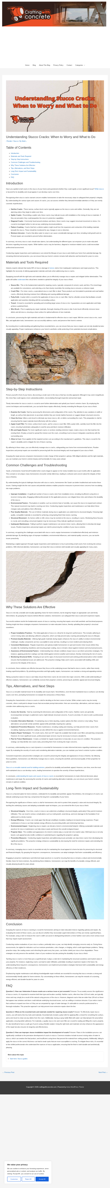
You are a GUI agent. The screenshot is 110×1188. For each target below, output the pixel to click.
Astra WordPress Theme (75, 1087)
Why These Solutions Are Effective (23, 165)
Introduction (15, 153)
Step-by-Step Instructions (20, 159)
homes (52, 268)
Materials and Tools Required (21, 156)
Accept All (42, 1179)
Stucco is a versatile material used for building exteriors (25, 767)
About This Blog (44, 65)
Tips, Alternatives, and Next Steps (22, 168)
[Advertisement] (55, 46)
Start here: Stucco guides (19, 1059)
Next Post (103, 1072)
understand (22, 279)
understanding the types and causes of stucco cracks (35, 776)
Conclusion (15, 174)
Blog (34, 65)
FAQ (12, 177)
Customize (14, 1179)
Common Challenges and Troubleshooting (25, 162)
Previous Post (8, 1072)
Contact (69, 65)
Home (27, 65)
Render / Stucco (12, 141)
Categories (79, 65)
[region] (28, 1172)
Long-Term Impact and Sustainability (23, 171)
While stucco (99, 189)
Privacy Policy (58, 65)
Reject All (28, 1179)
